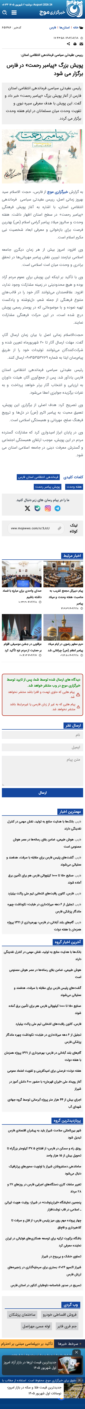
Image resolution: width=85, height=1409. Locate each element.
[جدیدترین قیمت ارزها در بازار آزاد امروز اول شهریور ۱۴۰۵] (70, 1365)
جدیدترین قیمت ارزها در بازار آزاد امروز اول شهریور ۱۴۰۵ (30, 1365)
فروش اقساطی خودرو (59, 1315)
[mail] (81, 45)
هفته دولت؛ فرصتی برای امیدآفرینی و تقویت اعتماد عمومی (44, 1070)
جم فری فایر (67, 1326)
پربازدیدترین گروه (67, 1121)
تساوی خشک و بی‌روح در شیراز (61, 1256)
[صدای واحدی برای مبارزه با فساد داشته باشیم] (22, 574)
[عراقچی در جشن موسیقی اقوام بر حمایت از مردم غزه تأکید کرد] (22, 627)
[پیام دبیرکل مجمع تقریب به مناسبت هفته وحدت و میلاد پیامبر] (63, 574)
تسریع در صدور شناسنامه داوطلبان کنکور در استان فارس (46, 1285)
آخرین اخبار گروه (68, 942)
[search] (5, 13)
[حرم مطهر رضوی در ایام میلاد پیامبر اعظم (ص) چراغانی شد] (63, 627)
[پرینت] (75, 45)
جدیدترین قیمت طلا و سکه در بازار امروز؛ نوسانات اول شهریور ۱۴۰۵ (34, 1390)
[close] (76, 1352)
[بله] (37, 508)
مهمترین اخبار (70, 812)
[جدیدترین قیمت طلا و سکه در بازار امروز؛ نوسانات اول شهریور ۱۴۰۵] (74, 1390)
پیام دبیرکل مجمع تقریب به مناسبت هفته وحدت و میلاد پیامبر (66, 597)
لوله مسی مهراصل (36, 1326)
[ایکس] (27, 508)
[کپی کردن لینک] (36, 528)
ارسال (42, 792)
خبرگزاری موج (57, 192)
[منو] (14, 12)
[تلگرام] (57, 508)
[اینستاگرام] (48, 508)
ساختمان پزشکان (22, 1315)
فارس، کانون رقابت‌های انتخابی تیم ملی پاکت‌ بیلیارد (48, 1023)
